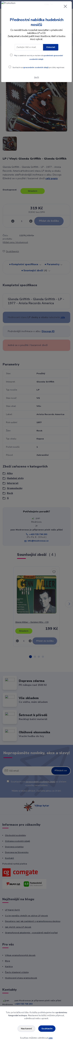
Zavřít (36, 77)
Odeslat (50, 47)
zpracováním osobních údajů (36, 67)
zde (51, 1037)
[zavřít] (65, 7)
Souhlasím (46, 1028)
